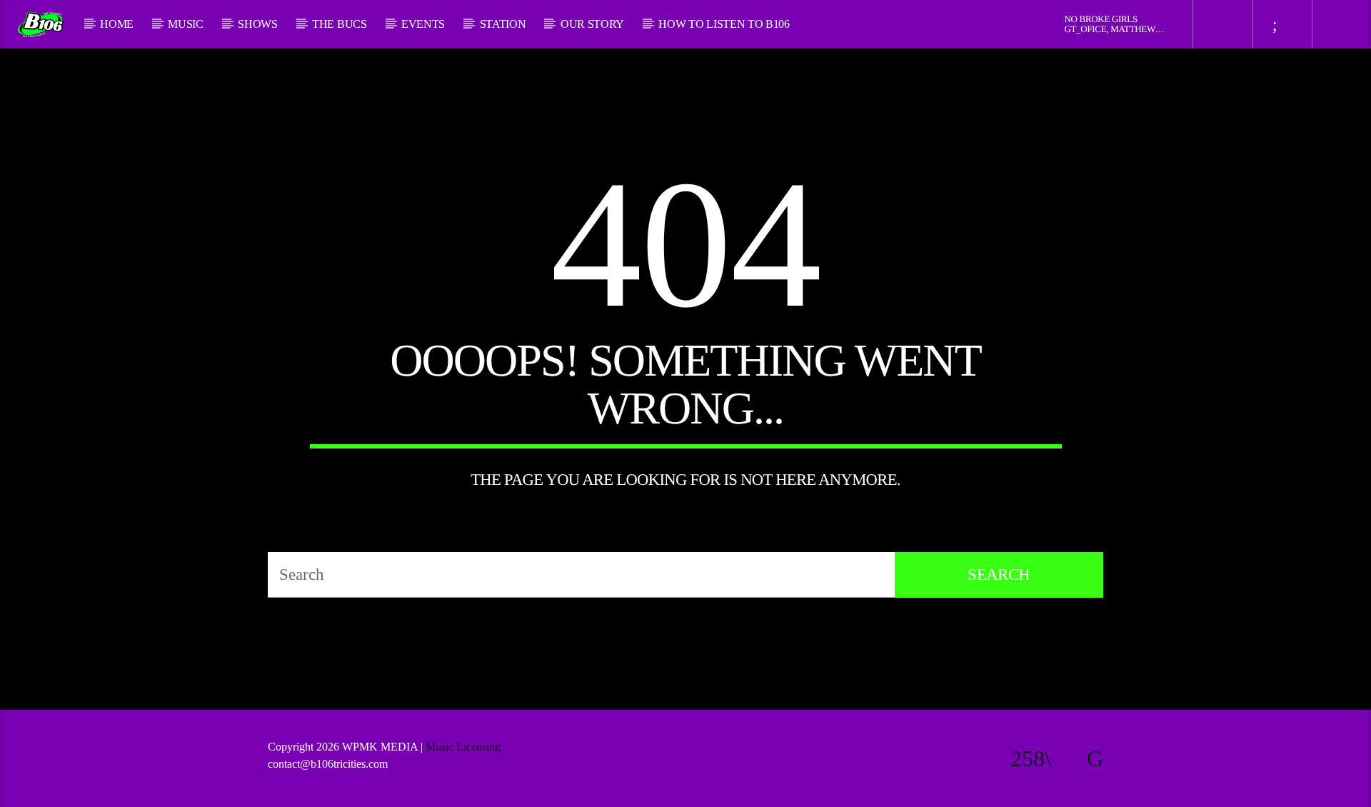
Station (503, 24)
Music (185, 24)
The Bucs (339, 24)
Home (117, 24)
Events (423, 24)
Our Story (592, 24)
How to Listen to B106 (723, 24)
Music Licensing (464, 747)
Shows (257, 24)
